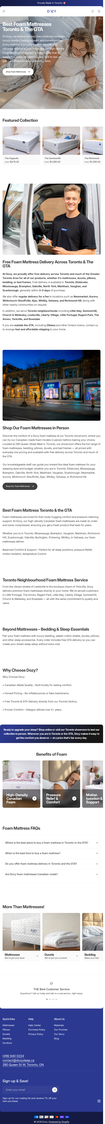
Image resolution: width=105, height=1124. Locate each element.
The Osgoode (11, 158)
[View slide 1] (47, 999)
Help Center (34, 1025)
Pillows (6, 1029)
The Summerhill (52, 158)
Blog (56, 1038)
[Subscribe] (54, 1089)
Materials (59, 1025)
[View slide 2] (50, 999)
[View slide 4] (56, 999)
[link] (20, 486)
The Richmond (92, 158)
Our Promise (60, 1029)
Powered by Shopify (59, 1122)
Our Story (59, 1034)
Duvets (6, 1034)
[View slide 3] (53, 999)
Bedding (7, 1038)
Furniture (7, 1043)
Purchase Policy (36, 1029)
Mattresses (8, 1025)
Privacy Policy (35, 1034)
